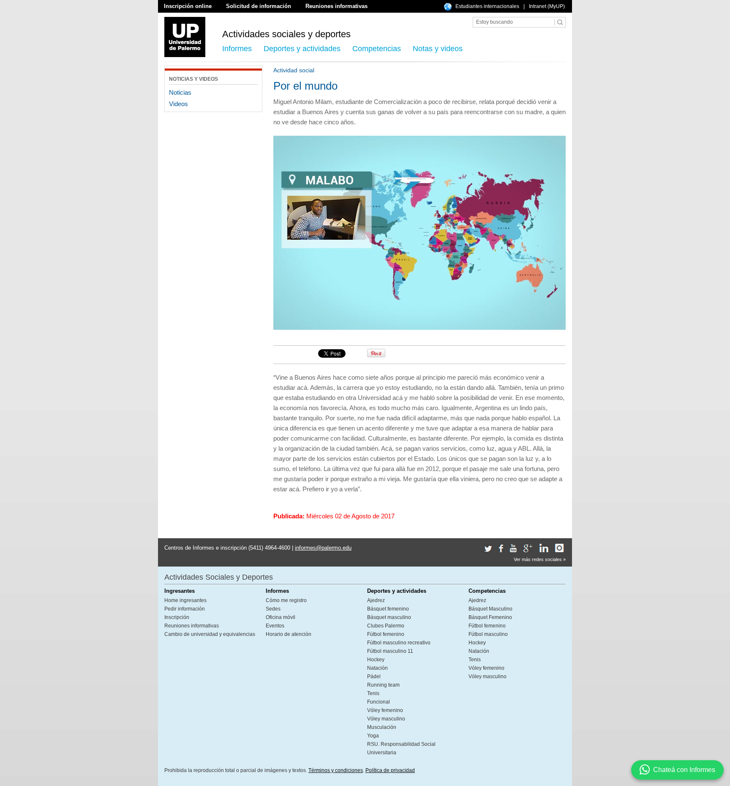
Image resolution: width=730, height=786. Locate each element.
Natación (377, 668)
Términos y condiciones (335, 770)
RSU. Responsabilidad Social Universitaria (401, 748)
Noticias (180, 92)
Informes (237, 48)
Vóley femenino (385, 710)
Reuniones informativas (336, 6)
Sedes (273, 609)
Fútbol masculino (488, 634)
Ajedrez (376, 600)
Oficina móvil (280, 617)
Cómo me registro (286, 600)
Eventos (275, 626)
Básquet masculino (389, 617)
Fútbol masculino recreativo (398, 643)
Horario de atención (288, 634)
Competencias (376, 48)
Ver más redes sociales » (540, 559)
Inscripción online (188, 6)
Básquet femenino (388, 609)
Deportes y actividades (302, 48)
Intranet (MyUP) (547, 6)
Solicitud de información (258, 6)
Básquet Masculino (490, 609)
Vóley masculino (386, 719)
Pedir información (184, 609)
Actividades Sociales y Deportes (218, 577)
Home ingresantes (185, 600)
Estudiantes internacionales (487, 6)
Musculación (381, 727)
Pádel (374, 676)
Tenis (373, 693)
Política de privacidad (390, 770)
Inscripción (176, 617)
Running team (383, 685)
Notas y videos (438, 48)
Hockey (375, 660)
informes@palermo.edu (323, 548)
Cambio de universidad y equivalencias (209, 634)
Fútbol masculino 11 (390, 651)
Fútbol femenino (385, 634)
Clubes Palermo (385, 626)
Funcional (378, 702)
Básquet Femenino (490, 617)
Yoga (373, 736)
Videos (178, 103)
